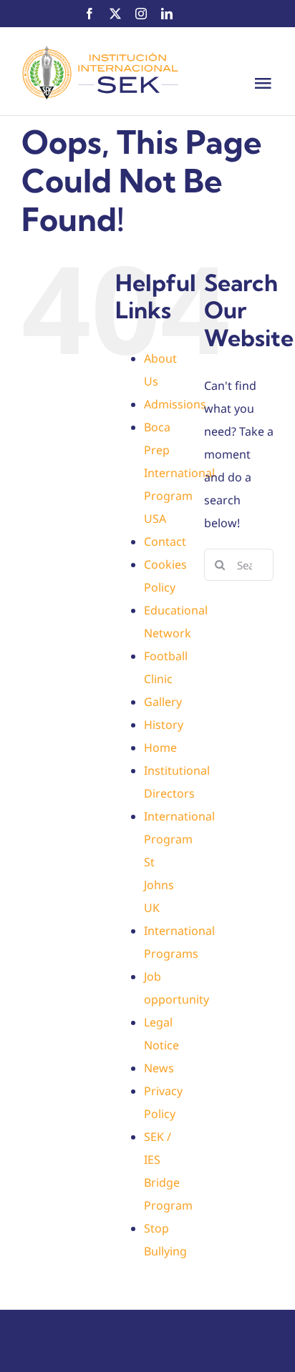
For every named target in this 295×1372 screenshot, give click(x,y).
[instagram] (141, 13)
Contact (165, 541)
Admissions (175, 404)
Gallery (163, 702)
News (159, 1068)
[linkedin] (167, 13)
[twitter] (115, 13)
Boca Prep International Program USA (179, 472)
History (163, 724)
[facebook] (89, 13)
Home (160, 747)
